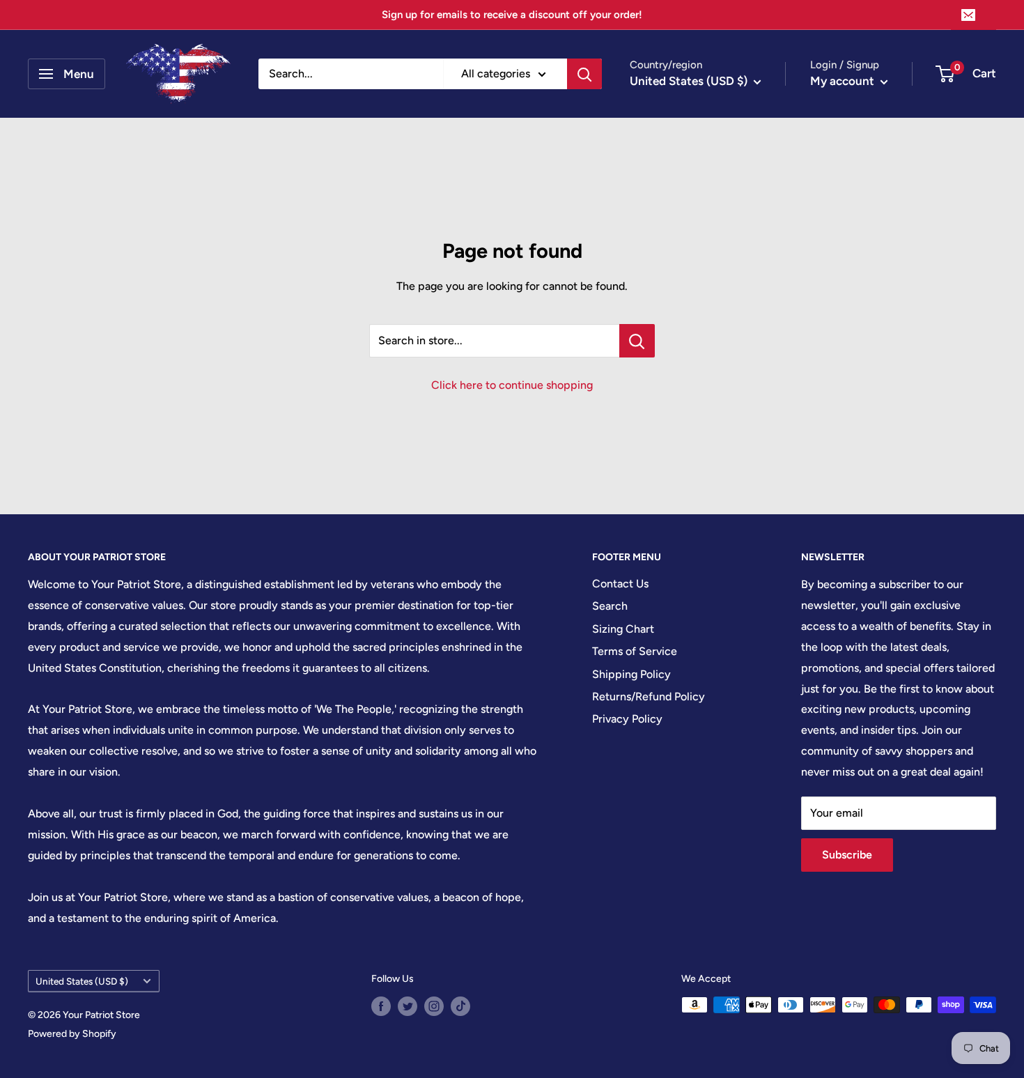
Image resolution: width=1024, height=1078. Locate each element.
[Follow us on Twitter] (407, 1006)
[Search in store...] (637, 340)
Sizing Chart (623, 629)
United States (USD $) (82, 981)
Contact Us (620, 583)
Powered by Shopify (72, 1034)
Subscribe (847, 854)
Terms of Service (634, 651)
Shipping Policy (631, 674)
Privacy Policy (627, 718)
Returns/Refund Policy (648, 696)
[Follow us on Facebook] (381, 1006)
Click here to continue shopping (512, 385)
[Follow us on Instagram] (434, 1006)
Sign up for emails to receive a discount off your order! (512, 14)
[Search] (584, 74)
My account (843, 81)
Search (610, 606)
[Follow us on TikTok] (460, 1006)
